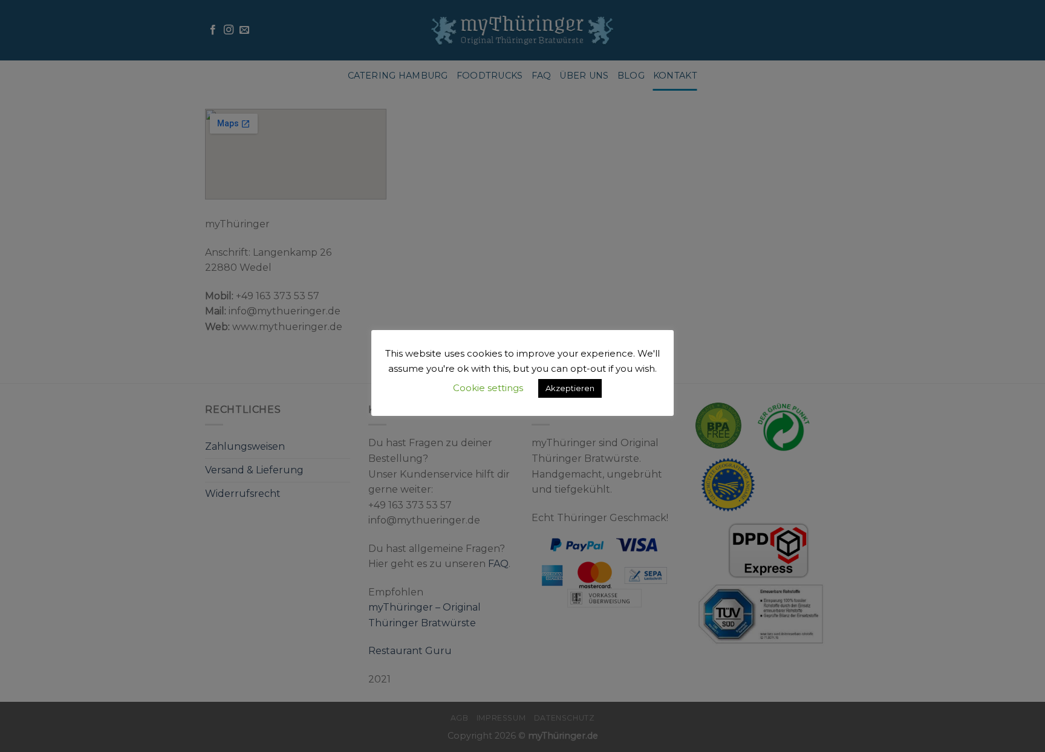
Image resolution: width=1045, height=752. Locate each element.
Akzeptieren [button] (569, 388)
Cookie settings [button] (488, 388)
